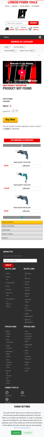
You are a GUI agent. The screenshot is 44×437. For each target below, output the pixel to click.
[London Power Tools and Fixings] (22, 14)
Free (11, 28)
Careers (8, 289)
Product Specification (8, 226)
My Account (35, 6)
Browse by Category (22, 41)
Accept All (16, 433)
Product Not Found (26, 50)
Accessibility (10, 283)
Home (6, 47)
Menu (6, 37)
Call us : (24, 28)
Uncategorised (18, 47)
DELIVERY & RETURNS (7, 234)
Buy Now (10, 119)
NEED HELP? (5, 238)
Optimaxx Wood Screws (9, 353)
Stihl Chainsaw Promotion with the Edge (28, 336)
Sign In (7, 6)
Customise (27, 433)
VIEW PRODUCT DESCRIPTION (14, 86)
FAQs (8, 286)
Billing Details (24, 6)
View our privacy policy (22, 428)
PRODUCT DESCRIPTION (7, 222)
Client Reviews (6, 230)
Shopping (36, 28)
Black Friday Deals (8, 333)
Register (14, 6)
